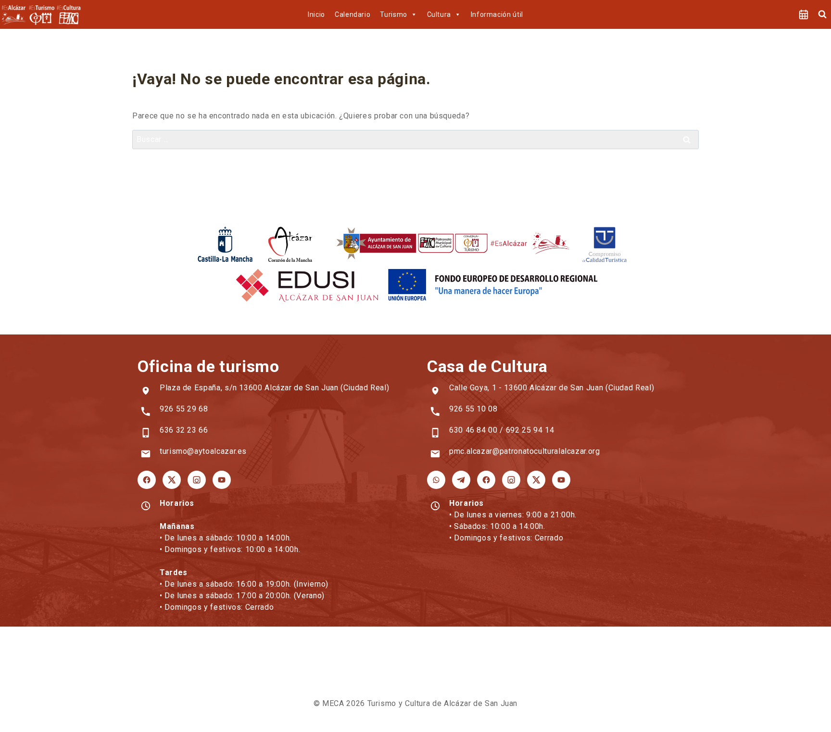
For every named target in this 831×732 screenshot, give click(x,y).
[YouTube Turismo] (222, 480)
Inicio (316, 14)
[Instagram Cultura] (511, 480)
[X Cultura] (536, 480)
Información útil (497, 14)
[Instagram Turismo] (197, 480)
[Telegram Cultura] (461, 480)
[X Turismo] (172, 480)
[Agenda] (803, 14)
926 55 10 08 (473, 408)
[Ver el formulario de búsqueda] (822, 14)
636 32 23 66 (184, 430)
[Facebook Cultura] (486, 480)
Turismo (393, 14)
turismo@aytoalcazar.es (203, 451)
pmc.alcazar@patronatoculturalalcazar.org (524, 451)
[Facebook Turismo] (147, 480)
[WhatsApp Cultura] (436, 480)
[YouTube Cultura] (561, 480)
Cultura (439, 14)
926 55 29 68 (184, 408)
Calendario (352, 14)
